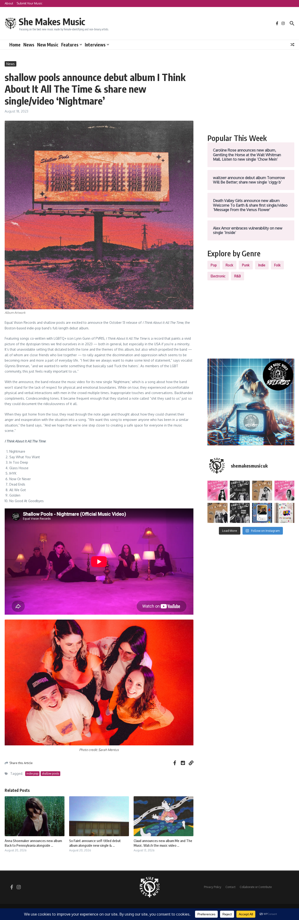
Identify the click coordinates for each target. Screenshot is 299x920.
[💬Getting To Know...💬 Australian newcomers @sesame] (240, 491)
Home (15, 44)
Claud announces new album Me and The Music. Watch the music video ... (163, 843)
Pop (214, 265)
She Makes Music (52, 21)
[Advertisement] (250, 94)
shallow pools (50, 773)
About (9, 3)
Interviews (95, 44)
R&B (237, 276)
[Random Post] (292, 44)
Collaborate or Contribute (256, 887)
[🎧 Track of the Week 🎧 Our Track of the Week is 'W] (262, 513)
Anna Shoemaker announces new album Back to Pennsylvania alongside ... (33, 843)
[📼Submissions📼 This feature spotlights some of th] (262, 491)
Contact (230, 887)
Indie (261, 265)
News (28, 44)
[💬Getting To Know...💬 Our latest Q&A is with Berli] (240, 513)
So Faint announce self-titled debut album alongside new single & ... (95, 843)
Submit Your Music (29, 3)
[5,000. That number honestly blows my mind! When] (284, 513)
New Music (47, 44)
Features (69, 44)
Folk (277, 265)
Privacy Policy (212, 887)
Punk (245, 265)
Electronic (218, 276)
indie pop (32, 773)
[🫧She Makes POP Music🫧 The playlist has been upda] (217, 491)
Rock (229, 265)
